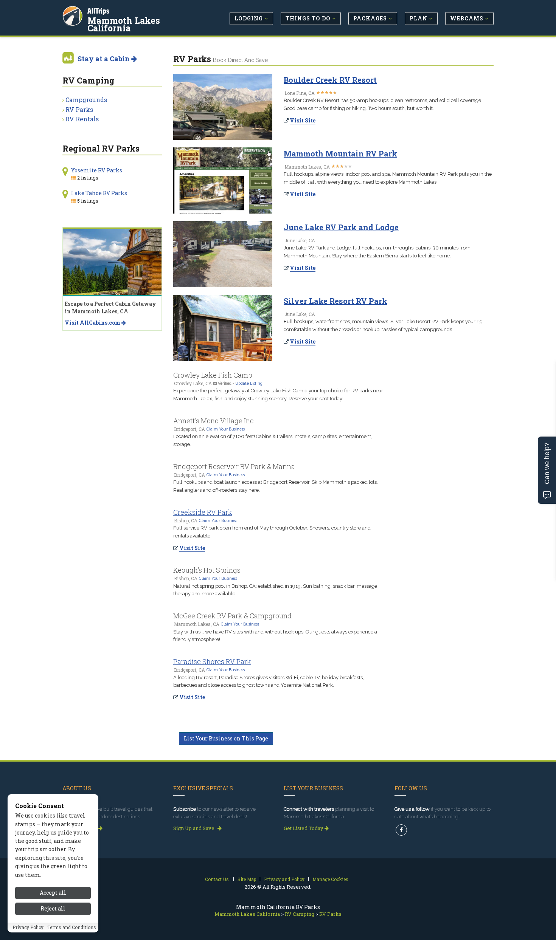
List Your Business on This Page (226, 738)
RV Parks (79, 109)
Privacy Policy (27, 928)
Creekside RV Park (202, 512)
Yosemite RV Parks (96, 170)
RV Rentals (82, 119)
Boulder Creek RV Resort (330, 80)
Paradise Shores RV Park (212, 661)
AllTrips (98, 10)
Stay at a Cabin (104, 58)
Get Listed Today (304, 828)
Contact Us (217, 879)
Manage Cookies (330, 879)
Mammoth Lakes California (123, 24)
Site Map (247, 879)
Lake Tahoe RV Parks (99, 193)
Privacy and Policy (284, 879)
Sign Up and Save (194, 828)
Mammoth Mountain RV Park (340, 153)
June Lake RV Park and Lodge (341, 227)
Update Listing (248, 383)
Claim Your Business (226, 429)
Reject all (52, 908)
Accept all (53, 892)
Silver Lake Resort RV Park (335, 301)
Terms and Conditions (71, 928)
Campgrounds (86, 100)
